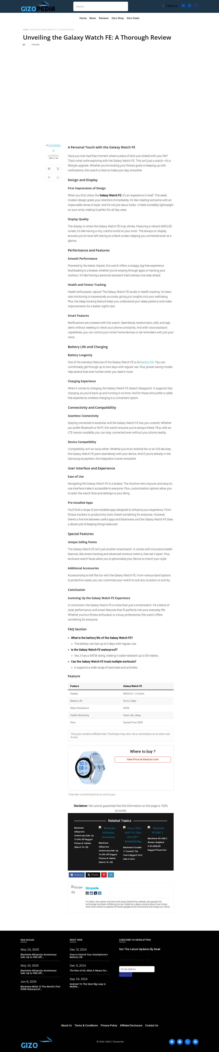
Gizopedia (53, 156)
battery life (147, 362)
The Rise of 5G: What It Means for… (89, 970)
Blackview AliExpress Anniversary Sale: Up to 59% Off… (39, 956)
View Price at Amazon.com (143, 759)
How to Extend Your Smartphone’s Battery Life (89, 956)
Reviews (35, 44)
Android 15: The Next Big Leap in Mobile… (88, 985)
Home (25, 30)
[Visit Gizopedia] (38, 5)
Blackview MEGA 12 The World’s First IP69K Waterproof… (40, 988)
